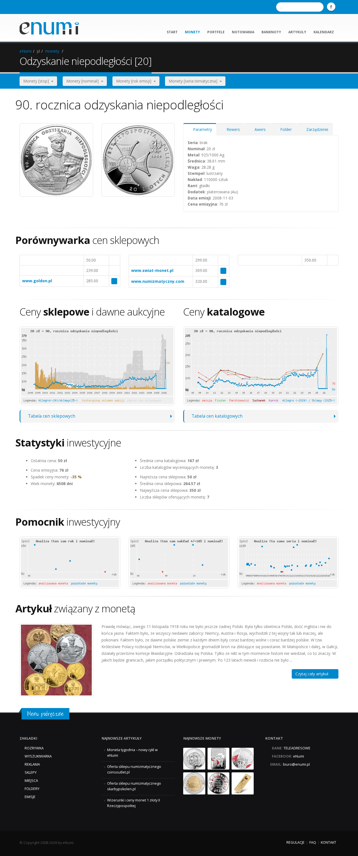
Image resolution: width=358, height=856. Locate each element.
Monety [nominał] (83, 81)
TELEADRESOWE (297, 748)
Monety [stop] (37, 81)
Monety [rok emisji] (135, 81)
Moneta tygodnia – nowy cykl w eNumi (132, 752)
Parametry (201, 129)
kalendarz (324, 32)
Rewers (232, 129)
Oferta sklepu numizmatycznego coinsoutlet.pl (134, 769)
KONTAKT (328, 842)
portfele (216, 32)
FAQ (312, 842)
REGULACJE (295, 842)
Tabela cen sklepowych (51, 416)
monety (192, 32)
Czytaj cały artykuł (313, 673)
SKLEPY (31, 772)
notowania (243, 32)
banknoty (271, 32)
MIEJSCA (31, 780)
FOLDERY (32, 788)
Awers (259, 129)
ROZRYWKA (34, 748)
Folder (285, 129)
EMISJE (30, 796)
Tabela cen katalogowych (217, 416)
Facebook (331, 7)
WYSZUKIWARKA (38, 756)
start (172, 32)
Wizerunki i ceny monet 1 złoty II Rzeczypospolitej (133, 803)
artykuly (297, 32)
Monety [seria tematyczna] (194, 81)
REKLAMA (32, 764)
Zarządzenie (316, 129)
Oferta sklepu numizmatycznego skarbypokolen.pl (134, 786)
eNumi (26, 51)
